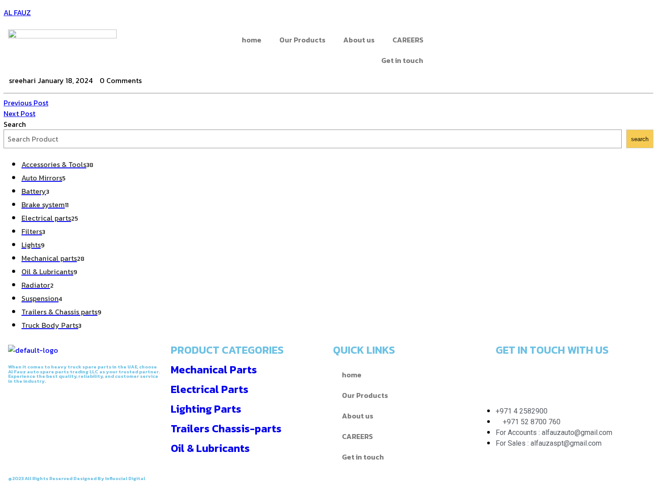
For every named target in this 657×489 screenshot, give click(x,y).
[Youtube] (603, 375)
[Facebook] (452, 40)
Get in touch (402, 60)
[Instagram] (500, 40)
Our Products (302, 39)
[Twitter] (476, 40)
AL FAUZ (17, 12)
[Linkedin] (579, 375)
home (251, 39)
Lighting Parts (206, 409)
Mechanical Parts (214, 369)
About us (359, 39)
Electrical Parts (209, 389)
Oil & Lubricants (210, 448)
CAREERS (407, 39)
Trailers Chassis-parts (226, 428)
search (640, 139)
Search (15, 124)
